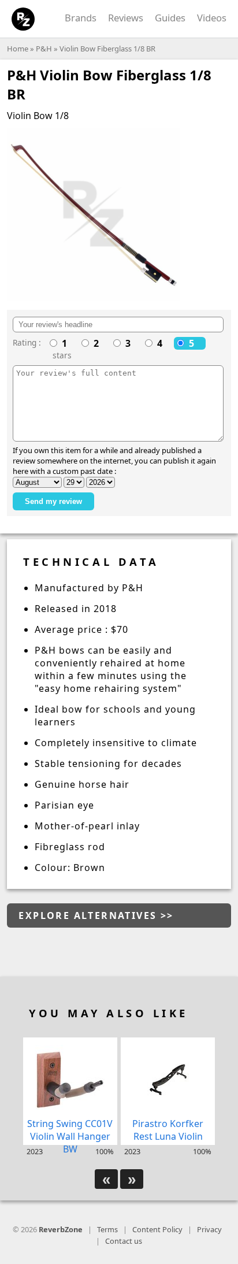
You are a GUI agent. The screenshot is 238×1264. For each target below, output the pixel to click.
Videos (211, 17)
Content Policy (157, 1229)
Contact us (123, 1241)
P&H (44, 48)
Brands (80, 17)
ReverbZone (61, 1229)
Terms (107, 1229)
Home (17, 48)
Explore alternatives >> (95, 915)
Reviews (125, 17)
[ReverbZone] (23, 19)
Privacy (209, 1229)
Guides (170, 17)
